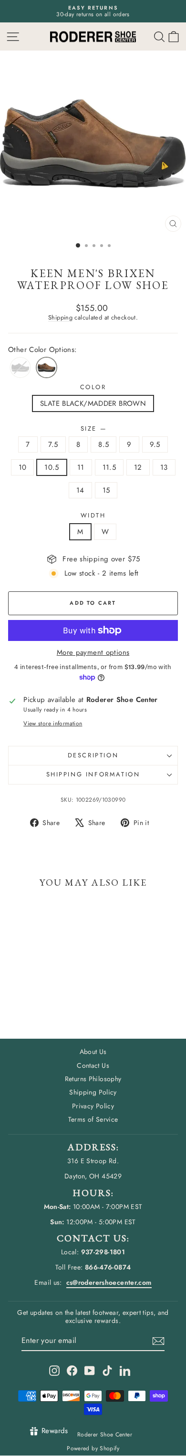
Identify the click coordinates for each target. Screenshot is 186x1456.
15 (106, 490)
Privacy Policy (93, 1106)
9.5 (155, 444)
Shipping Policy (93, 1092)
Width (93, 515)
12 (138, 467)
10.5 (51, 467)
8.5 (103, 444)
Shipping (60, 317)
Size (93, 429)
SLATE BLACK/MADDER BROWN (93, 403)
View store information (52, 723)
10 (23, 467)
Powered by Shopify (93, 1448)
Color (93, 387)
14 (80, 490)
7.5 (53, 444)
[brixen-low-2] (46, 367)
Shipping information (93, 774)
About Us (93, 1051)
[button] (173, 36)
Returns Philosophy (93, 1079)
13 (164, 467)
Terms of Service (93, 1119)
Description (93, 755)
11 (80, 467)
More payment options (93, 652)
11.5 (109, 467)
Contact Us (93, 1065)
